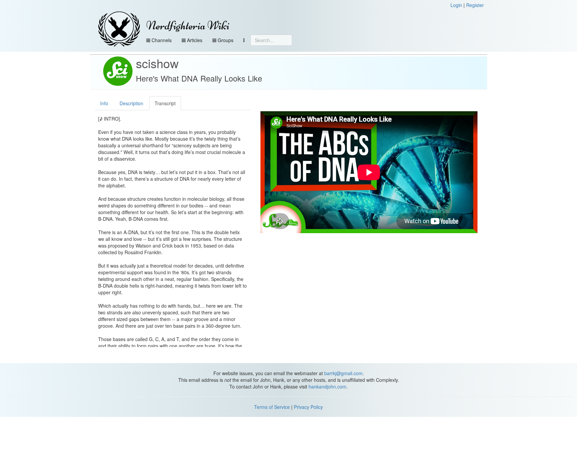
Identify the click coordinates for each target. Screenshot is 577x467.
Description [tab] (131, 103)
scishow (157, 62)
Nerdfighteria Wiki (187, 25)
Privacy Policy (308, 407)
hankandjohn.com (327, 386)
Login (456, 5)
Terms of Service (272, 407)
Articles (194, 40)
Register (475, 5)
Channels (161, 40)
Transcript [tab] (165, 103)
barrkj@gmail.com (343, 373)
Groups (224, 40)
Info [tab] (104, 103)
